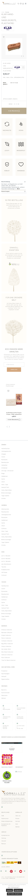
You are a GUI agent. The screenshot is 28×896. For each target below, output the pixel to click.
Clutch (3, 456)
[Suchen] (18, 3)
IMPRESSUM (12, 878)
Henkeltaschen (5, 448)
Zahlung (3, 838)
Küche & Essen (5, 692)
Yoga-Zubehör (5, 495)
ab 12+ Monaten (5, 555)
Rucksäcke (4, 459)
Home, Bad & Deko (6, 490)
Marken (18, 826)
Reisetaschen (5, 462)
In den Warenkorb (13, 110)
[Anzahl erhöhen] (18, 104)
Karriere (18, 821)
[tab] (13, 185)
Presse (17, 818)
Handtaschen (5, 585)
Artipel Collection (6, 635)
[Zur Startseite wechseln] (5, 4)
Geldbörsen (4, 476)
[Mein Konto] (23, 3)
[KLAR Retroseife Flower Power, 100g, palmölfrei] (14, 399)
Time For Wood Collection (8, 660)
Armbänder (4, 468)
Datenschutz (4, 818)
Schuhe (3, 498)
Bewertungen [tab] (5, 191)
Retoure (3, 843)
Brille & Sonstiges (6, 492)
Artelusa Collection (6, 629)
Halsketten (4, 465)
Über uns (18, 815)
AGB (2, 815)
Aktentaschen (5, 509)
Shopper (3, 454)
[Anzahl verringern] (14, 104)
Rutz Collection (5, 657)
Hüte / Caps (4, 484)
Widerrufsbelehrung (6, 821)
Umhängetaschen (6, 451)
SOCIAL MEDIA (5, 866)
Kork (17, 824)
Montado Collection (6, 632)
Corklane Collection (6, 640)
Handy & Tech (5, 487)
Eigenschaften (5, 679)
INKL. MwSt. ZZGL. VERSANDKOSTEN (13, 77)
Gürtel (3, 479)
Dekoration (4, 695)
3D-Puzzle (4, 572)
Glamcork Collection (7, 654)
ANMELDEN (14, 369)
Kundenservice (5, 835)
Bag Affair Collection (7, 643)
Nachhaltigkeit (5, 673)
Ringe (3, 473)
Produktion (4, 671)
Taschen (3, 566)
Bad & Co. (4, 689)
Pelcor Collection (6, 638)
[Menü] (26, 3)
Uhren (3, 481)
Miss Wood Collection (7, 652)
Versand (3, 841)
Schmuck (3, 528)
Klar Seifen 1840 (6, 649)
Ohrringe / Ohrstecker (7, 470)
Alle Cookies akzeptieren (14, 894)
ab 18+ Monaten (5, 558)
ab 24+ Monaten (6, 561)
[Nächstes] (23, 56)
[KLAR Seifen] (14, 28)
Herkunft (3, 676)
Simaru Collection (6, 646)
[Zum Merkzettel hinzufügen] (3, 37)
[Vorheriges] (21, 56)
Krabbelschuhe (5, 569)
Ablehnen (9, 890)
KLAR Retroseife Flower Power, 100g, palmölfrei (14, 413)
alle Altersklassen (6, 564)
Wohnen (3, 698)
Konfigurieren (18, 890)
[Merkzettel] (20, 3)
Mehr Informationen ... (14, 887)
